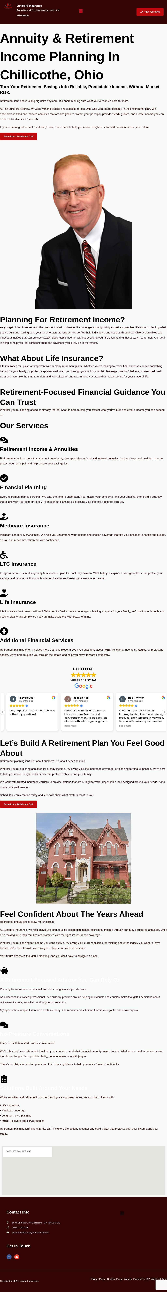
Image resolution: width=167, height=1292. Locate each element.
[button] (80, 12)
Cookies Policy (114, 1279)
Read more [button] (67, 726)
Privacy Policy (98, 1279)
